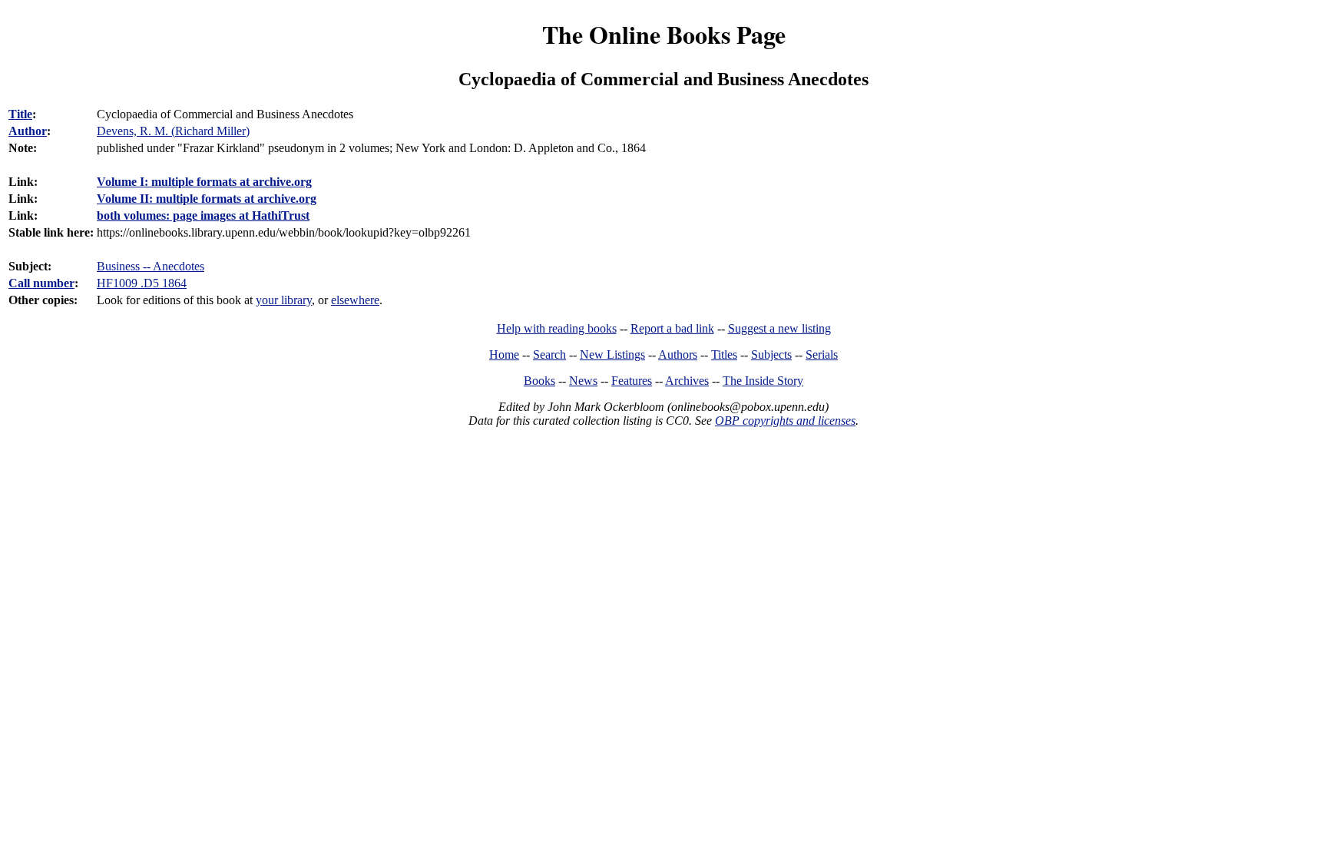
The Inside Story (763, 380)
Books (539, 380)
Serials (822, 354)
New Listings (612, 354)
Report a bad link (672, 328)
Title (20, 114)
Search (549, 354)
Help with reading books (557, 328)
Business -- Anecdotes (150, 266)
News (583, 380)
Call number (41, 283)
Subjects (771, 354)
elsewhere (355, 299)
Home (504, 354)
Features (631, 380)
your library (284, 299)
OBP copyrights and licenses (785, 420)
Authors (677, 354)
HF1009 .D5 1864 (142, 283)
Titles (724, 354)
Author (27, 130)
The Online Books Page (664, 34)
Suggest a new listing (779, 328)
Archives (687, 380)
